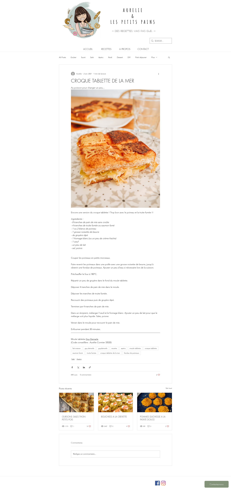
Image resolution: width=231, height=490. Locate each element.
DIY (129, 57)
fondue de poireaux (131, 353)
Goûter (73, 57)
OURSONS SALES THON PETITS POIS (73, 418)
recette (114, 348)
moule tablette (135, 348)
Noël (110, 57)
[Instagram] (163, 483)
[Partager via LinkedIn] (84, 367)
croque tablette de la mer (110, 353)
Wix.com (131, 482)
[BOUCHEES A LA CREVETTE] (115, 402)
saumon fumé (78, 353)
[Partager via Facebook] (72, 367)
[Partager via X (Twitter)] (78, 367)
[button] (169, 57)
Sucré (83, 57)
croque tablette (151, 348)
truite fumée (91, 353)
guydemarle (102, 348)
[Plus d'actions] (158, 73)
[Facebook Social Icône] (157, 483)
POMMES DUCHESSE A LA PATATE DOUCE (152, 418)
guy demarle (89, 348)
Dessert (120, 57)
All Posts (62, 57)
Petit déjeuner (141, 57)
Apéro (100, 57)
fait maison (77, 348)
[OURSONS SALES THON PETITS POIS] (76, 402)
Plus (153, 57)
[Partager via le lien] (90, 367)
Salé (92, 57)
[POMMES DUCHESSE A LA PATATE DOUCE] (154, 402)
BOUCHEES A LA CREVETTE (114, 416)
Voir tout (169, 388)
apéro (123, 348)
